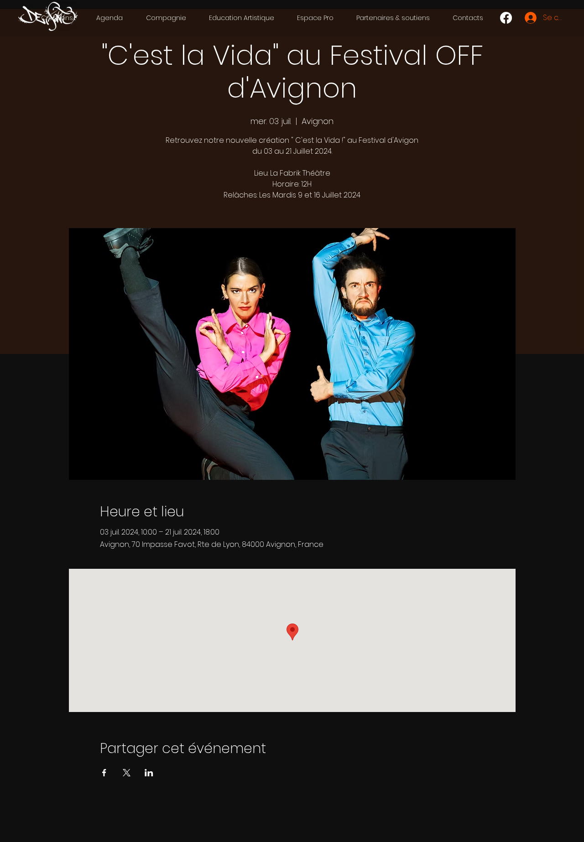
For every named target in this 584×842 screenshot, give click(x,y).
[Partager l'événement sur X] (126, 772)
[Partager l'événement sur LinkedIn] (149, 772)
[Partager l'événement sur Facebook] (104, 772)
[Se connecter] (530, 17)
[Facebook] (506, 18)
